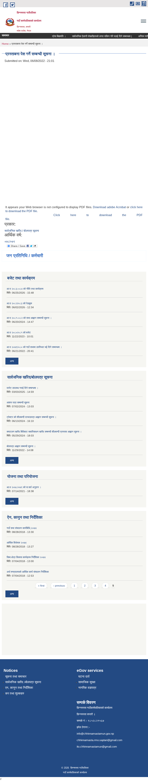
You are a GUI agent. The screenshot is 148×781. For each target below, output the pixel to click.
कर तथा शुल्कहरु (14, 693)
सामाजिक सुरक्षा (86, 682)
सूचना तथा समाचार (15, 676)
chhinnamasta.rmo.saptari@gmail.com (99, 740)
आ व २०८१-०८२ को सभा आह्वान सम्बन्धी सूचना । (29, 317)
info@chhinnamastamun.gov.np (95, 733)
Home (5, 43)
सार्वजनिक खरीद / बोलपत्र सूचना (22, 230)
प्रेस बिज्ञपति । (55, 36)
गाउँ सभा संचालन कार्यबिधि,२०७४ (22, 528)
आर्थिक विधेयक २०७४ (17, 542)
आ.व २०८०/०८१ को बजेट (19, 332)
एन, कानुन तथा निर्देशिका (19, 687)
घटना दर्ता (84, 676)
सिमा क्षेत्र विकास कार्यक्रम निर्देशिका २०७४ (26, 557)
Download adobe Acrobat (110, 207)
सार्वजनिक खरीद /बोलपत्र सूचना (23, 682)
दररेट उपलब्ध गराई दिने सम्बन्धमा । (22, 387)
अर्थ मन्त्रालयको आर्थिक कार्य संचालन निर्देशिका (28, 571)
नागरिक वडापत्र (87, 687)
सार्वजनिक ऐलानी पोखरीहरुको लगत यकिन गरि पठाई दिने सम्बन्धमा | (99, 36)
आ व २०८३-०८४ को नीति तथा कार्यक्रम (25, 288)
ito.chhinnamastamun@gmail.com (97, 746)
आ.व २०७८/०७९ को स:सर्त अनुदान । (24, 487)
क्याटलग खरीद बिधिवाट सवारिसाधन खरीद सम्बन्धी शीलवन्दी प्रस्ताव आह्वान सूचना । (44, 431)
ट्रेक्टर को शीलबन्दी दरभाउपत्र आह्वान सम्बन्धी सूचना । (31, 417)
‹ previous (59, 585)
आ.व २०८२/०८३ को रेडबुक (19, 303)
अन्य (12, 361)
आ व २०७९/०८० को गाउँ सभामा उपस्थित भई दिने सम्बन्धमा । (34, 347)
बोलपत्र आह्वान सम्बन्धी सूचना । (21, 446)
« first (41, 585)
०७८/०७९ (10, 241)
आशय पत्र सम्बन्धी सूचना (18, 402)
